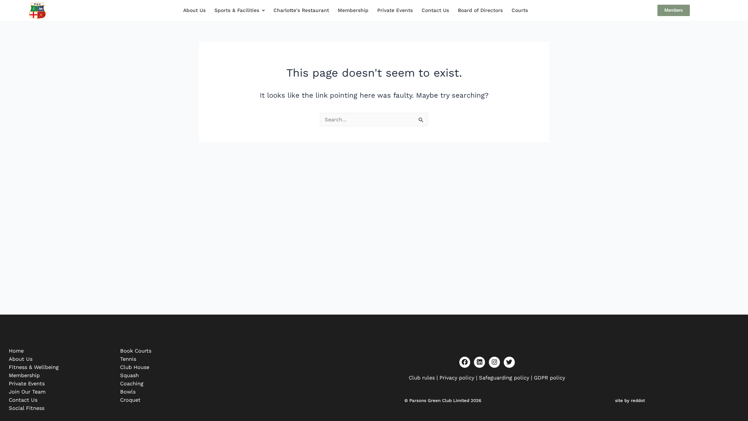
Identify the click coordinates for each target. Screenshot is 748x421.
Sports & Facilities (236, 10)
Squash (129, 375)
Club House (134, 367)
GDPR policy (549, 378)
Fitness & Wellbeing (34, 367)
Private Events (395, 10)
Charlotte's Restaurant (301, 10)
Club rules (422, 378)
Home (16, 351)
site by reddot (630, 400)
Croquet (130, 400)
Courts (520, 10)
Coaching (131, 383)
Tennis (128, 359)
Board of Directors (480, 10)
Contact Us (435, 10)
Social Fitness (26, 408)
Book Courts (135, 351)
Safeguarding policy (505, 378)
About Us (194, 10)
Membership (353, 10)
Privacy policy (456, 378)
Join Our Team (27, 392)
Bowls (128, 392)
